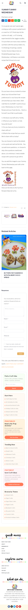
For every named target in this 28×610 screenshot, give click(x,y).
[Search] (20, 3)
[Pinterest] (20, 606)
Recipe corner (13, 207)
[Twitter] (14, 606)
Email (6, 327)
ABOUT (3, 544)
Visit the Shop (14, 437)
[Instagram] (11, 606)
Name (6, 319)
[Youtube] (17, 606)
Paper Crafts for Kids (11, 415)
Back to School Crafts (12, 448)
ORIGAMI (4, 570)
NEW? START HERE (6, 541)
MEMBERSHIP (5, 546)
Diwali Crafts (9, 451)
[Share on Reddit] (12, 20)
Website (6, 336)
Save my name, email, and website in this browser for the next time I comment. (14, 346)
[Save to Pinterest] (9, 20)
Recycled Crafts (10, 511)
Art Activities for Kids (12, 402)
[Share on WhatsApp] (15, 20)
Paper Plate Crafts (11, 501)
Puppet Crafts (9, 504)
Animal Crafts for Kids (12, 411)
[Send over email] (19, 20)
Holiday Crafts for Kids (12, 408)
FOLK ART (4, 568)
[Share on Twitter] (6, 20)
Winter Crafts (10, 460)
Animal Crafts (9, 495)
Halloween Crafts (10, 454)
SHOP (3, 548)
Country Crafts (10, 514)
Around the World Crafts (13, 405)
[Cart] (25, 3)
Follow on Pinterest (14, 484)
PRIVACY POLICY (6, 553)
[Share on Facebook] (3, 20)
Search (14, 388)
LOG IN (3, 550)
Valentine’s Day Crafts (12, 464)
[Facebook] (9, 606)
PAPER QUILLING (5, 573)
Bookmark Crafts (10, 508)
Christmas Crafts (10, 457)
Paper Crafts (9, 498)
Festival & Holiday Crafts (12, 517)
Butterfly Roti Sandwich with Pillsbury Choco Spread (13, 275)
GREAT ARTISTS (5, 565)
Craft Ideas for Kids (11, 399)
